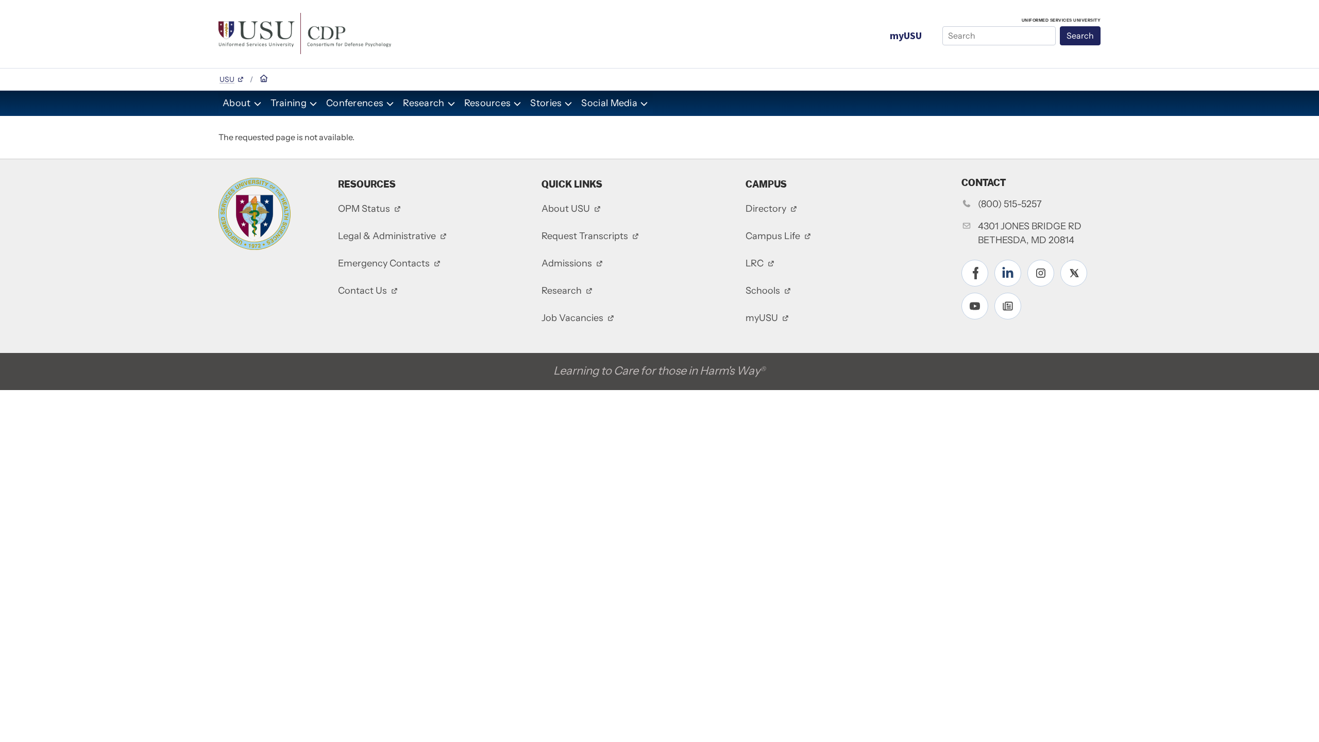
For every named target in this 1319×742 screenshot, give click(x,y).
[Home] (304, 32)
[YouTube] (974, 306)
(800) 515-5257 (1010, 204)
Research (423, 103)
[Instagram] (1040, 273)
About (237, 103)
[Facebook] (974, 273)
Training (288, 103)
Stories (546, 103)
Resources (487, 103)
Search (1080, 35)
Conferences (354, 103)
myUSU (906, 35)
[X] (1073, 273)
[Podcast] (1007, 306)
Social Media (609, 103)
